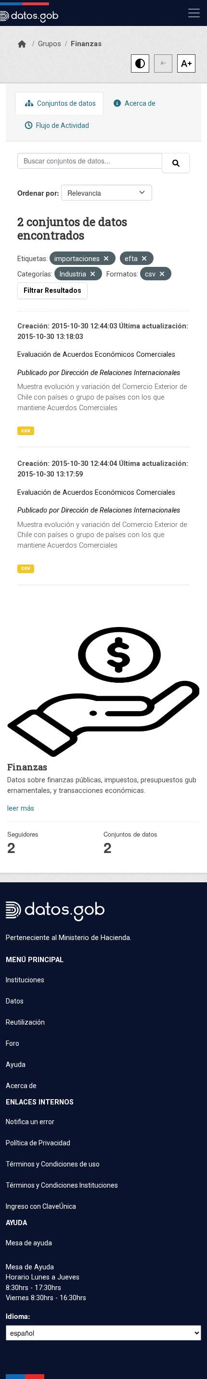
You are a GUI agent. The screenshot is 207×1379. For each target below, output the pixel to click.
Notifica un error (30, 1122)
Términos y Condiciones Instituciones (62, 1185)
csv (25, 430)
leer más (20, 808)
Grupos (49, 43)
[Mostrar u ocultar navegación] (194, 13)
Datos (15, 1001)
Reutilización (25, 1022)
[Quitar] (106, 259)
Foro (12, 1043)
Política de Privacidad (38, 1143)
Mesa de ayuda (29, 1243)
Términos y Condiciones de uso (53, 1164)
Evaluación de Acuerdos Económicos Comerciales (96, 355)
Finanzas (86, 43)
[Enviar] (176, 163)
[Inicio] (21, 44)
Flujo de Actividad (62, 125)
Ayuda (16, 1064)
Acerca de (139, 103)
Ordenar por (37, 193)
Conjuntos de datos (66, 103)
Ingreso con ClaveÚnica (41, 1206)
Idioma (17, 1316)
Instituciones (25, 980)
